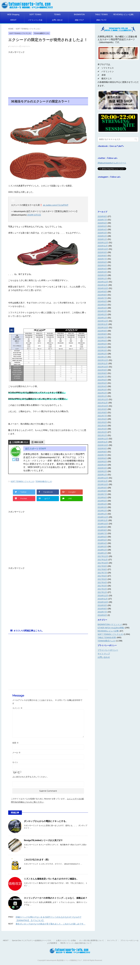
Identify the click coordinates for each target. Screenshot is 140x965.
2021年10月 (103, 406)
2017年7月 (102, 573)
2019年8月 (102, 491)
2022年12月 (103, 360)
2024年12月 (103, 282)
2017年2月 (102, 589)
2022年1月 (102, 396)
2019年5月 (102, 501)
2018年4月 (102, 543)
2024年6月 (102, 301)
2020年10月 (103, 445)
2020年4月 (102, 465)
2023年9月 (102, 331)
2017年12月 (103, 556)
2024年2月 (102, 314)
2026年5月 (102, 226)
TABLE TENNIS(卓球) (107, 637)
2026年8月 (102, 216)
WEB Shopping (13, 14)
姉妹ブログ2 (101, 20)
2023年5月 (102, 344)
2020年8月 (102, 452)
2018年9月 (102, 527)
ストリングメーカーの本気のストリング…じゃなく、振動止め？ (55, 898)
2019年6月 (102, 497)
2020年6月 (102, 458)
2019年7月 (102, 494)
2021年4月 (102, 425)
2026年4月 (102, 229)
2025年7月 (102, 259)
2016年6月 (102, 615)
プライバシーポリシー (108, 650)
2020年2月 (102, 471)
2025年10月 (103, 249)
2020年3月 (102, 468)
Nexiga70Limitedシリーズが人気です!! (43, 840)
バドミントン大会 (35, 20)
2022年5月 (102, 383)
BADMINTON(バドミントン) (110, 624)
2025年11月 (103, 246)
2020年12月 (103, 439)
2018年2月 (102, 550)
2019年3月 (102, 507)
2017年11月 (103, 559)
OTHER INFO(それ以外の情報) (111, 628)
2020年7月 (102, 455)
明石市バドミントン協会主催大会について (76, 943)
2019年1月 (102, 514)
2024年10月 (103, 288)
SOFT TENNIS (35, 14)
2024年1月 (102, 318)
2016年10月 (103, 602)
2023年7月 (102, 337)
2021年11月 (103, 403)
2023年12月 (103, 321)
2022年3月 (102, 390)
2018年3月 (102, 546)
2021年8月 (102, 412)
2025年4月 (102, 269)
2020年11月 (103, 442)
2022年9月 (102, 370)
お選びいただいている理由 (66, 940)
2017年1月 (102, 592)
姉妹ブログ (79, 20)
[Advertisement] (48, 74)
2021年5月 (102, 422)
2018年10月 (103, 524)
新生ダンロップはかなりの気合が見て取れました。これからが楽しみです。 (50, 924)
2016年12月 (103, 595)
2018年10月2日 (34, 215)
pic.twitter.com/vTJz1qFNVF (55, 205)
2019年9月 (102, 488)
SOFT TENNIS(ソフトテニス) (22, 481)
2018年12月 (103, 517)
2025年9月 (102, 252)
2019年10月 (103, 484)
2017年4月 (102, 582)
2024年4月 (102, 308)
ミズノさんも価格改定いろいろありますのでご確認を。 (51, 879)
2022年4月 (102, 386)
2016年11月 (103, 599)
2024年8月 (102, 295)
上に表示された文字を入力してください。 (30, 777)
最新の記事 (38, 442)
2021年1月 (102, 435)
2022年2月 (102, 393)
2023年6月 (102, 341)
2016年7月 (102, 612)
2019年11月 (103, 481)
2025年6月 (102, 262)
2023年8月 (102, 334)
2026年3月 (102, 233)
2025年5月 (102, 265)
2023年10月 (103, 327)
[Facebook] (17, 459)
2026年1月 (102, 239)
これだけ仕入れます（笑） (37, 859)
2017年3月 (102, 586)
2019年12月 (103, 478)
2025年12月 (103, 242)
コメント (17, 708)
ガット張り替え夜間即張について (91, 940)
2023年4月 (102, 347)
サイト (15, 762)
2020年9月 (102, 448)
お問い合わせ (57, 20)
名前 (15, 743)
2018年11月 (103, 520)
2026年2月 (102, 236)
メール (16, 752)
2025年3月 (102, 272)
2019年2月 (102, 510)
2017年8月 (102, 569)
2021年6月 (102, 419)
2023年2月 (102, 354)
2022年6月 (102, 380)
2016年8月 (102, 609)
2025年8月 (102, 256)
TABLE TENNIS (101, 14)
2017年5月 (102, 579)
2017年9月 (102, 566)
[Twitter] (13, 459)
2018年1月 (102, 553)
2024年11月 (103, 285)
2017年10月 (103, 563)
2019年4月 (102, 504)
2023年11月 (103, 324)
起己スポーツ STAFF (35, 449)
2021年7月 (102, 416)
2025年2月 (102, 275)
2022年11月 (103, 363)
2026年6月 (102, 223)
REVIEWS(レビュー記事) (123, 14)
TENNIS (57, 14)
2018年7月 (102, 533)
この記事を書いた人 (20, 442)
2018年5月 (102, 540)
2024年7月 (102, 298)
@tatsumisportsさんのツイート (112, 163)
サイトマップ (104, 653)
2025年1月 (102, 278)
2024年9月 (102, 291)
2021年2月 (102, 432)
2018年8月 (102, 530)
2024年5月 (102, 305)
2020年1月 (102, 475)
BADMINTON (79, 14)
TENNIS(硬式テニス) (43, 481)
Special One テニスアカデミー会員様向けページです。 (32, 940)
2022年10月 (103, 367)
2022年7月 (102, 376)
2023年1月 (102, 357)
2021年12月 (103, 399)
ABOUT (13, 20)
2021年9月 (102, 409)
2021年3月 (102, 429)
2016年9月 (102, 605)
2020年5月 (102, 461)
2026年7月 (102, 220)
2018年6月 (102, 537)
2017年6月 (102, 576)
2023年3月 (102, 350)
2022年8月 (102, 373)
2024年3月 (102, 311)
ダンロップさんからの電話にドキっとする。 (46, 821)
